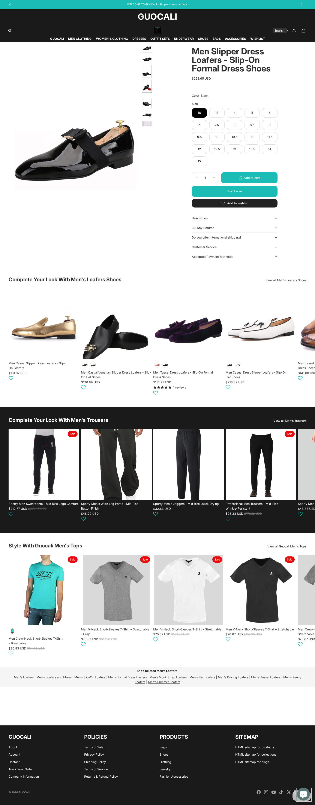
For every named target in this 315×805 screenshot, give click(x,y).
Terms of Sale (93, 747)
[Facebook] (258, 792)
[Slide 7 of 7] (147, 123)
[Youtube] (273, 792)
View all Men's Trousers (289, 421)
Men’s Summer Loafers (164, 682)
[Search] (10, 30)
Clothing (165, 761)
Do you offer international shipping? (216, 237)
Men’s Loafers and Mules (54, 677)
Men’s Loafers (24, 677)
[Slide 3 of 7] (147, 71)
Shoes (164, 754)
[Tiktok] (281, 792)
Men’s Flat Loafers (202, 677)
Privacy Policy (94, 754)
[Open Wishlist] (11, 378)
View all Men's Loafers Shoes (286, 280)
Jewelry (165, 769)
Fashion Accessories (174, 776)
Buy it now (234, 191)
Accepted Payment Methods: (212, 256)
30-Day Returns (203, 228)
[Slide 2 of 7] (147, 58)
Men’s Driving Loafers (233, 677)
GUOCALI (24, 792)
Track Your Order (21, 769)
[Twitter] (288, 792)
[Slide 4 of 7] (147, 86)
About (13, 747)
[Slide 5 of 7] (147, 101)
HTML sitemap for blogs (252, 761)
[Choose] (72, 353)
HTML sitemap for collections (255, 754)
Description (200, 218)
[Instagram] (266, 792)
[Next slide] (301, 342)
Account (14, 754)
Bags (163, 747)
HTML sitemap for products (254, 747)
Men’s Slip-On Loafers (89, 677)
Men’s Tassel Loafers (265, 677)
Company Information (24, 776)
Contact (14, 761)
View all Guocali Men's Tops (286, 546)
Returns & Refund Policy (101, 776)
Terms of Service (96, 769)
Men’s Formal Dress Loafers (127, 677)
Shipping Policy (95, 761)
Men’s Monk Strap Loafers (168, 677)
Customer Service (204, 247)
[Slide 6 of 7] (147, 114)
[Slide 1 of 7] (147, 47)
